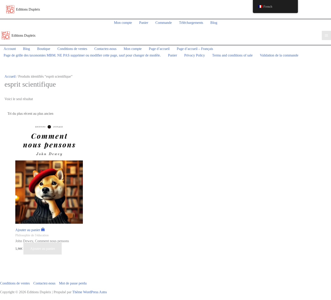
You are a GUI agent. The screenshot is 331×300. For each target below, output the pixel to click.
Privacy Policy (194, 55)
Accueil (10, 76)
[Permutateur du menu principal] (326, 35)
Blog (213, 23)
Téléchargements (191, 23)
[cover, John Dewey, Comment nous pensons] (52, 172)
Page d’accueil (159, 49)
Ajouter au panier (42, 248)
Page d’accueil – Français (195, 49)
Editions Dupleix (28, 9)
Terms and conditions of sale (232, 55)
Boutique (43, 49)
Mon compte (123, 23)
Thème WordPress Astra (89, 292)
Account (10, 49)
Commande (163, 23)
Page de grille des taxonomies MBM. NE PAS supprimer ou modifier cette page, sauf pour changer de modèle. (82, 55)
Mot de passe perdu (73, 283)
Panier (143, 23)
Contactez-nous (105, 49)
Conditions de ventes (72, 49)
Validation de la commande (279, 55)
